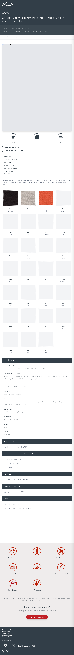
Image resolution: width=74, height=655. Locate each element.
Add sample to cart (10, 200)
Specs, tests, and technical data (12, 159)
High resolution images (10, 168)
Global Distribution (7, 635)
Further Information (9, 174)
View (10, 195)
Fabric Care (7, 162)
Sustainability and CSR (10, 165)
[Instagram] (7, 651)
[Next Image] (69, 87)
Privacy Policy (6, 631)
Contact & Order (7, 637)
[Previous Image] (5, 87)
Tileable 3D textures (9, 171)
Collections (12, 37)
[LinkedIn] (3, 651)
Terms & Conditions (7, 630)
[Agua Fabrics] (7, 4)
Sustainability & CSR (7, 633)
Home (4, 37)
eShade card (7, 156)
